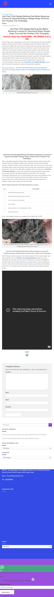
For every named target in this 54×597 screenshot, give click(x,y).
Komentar (8, 372)
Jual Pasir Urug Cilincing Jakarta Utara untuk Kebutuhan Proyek (20, 438)
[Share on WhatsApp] (27, 355)
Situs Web (8, 407)
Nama (7, 392)
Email (7, 399)
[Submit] (50, 424)
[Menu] (50, 4)
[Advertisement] (27, 123)
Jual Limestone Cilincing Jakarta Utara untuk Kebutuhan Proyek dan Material (24, 434)
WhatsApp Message (5, 584)
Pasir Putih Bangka (7, 14)
